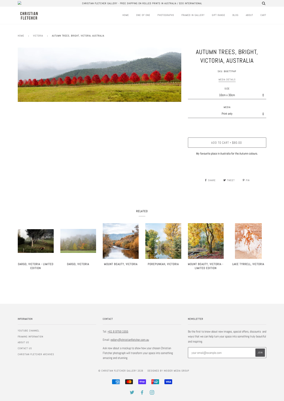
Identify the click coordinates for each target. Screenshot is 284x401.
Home (125, 15)
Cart (263, 15)
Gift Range (218, 15)
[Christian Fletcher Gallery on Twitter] (132, 393)
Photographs (166, 15)
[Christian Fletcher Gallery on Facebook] (142, 393)
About (249, 15)
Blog (236, 15)
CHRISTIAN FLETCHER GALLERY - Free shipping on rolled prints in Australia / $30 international (142, 3)
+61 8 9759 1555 (117, 331)
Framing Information (30, 336)
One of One (143, 15)
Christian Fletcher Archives (36, 354)
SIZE (227, 88)
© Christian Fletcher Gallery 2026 (120, 370)
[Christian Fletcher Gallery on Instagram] (152, 393)
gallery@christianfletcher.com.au (129, 340)
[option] (99, 75)
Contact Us (25, 348)
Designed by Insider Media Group (168, 370)
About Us (23, 342)
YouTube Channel (28, 330)
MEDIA (227, 107)
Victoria (38, 35)
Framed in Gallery (193, 15)
